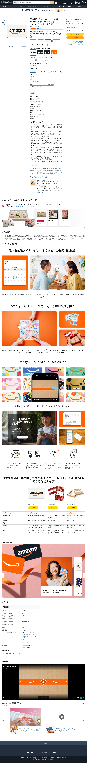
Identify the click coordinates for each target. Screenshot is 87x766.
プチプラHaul (36, 6)
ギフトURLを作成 (42, 71)
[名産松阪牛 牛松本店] (7, 205)
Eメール (33, 71)
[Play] (3, 698)
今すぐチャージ (22, 437)
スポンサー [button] (81, 227)
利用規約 (23, 757)
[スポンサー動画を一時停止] (38, 720)
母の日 (23, 638)
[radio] (3, 22)
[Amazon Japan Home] (30, 753)
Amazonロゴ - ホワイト (9, 668)
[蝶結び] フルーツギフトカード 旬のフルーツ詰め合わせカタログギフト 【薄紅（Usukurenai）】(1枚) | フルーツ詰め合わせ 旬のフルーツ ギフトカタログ (29, 729)
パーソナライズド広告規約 (42, 757)
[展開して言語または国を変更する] (50, 752)
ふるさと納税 (27, 6)
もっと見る (34, 165)
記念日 (21, 14)
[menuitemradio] (81, 698)
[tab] (42, 443)
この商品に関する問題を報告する (40, 177)
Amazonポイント (12, 6)
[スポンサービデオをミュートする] (38, 724)
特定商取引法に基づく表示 (61, 757)
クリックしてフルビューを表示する (17, 46)
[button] (3, 6)
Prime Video (62, 6)
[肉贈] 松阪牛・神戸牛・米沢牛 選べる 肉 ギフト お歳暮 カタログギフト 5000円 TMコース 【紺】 (66, 729)
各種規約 (52, 757)
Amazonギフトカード (27, 636)
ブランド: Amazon (34, 26)
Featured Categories (13, 14)
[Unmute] (84, 698)
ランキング (45, 6)
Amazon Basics (53, 6)
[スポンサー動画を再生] (62, 717)
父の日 (23, 639)
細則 (31, 170)
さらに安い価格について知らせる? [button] (12, 653)
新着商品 (78, 6)
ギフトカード (5, 14)
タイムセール (71, 6)
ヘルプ (20, 6)
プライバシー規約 (31, 757)
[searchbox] (34, 2)
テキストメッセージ (55, 71)
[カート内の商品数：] (84, 2)
